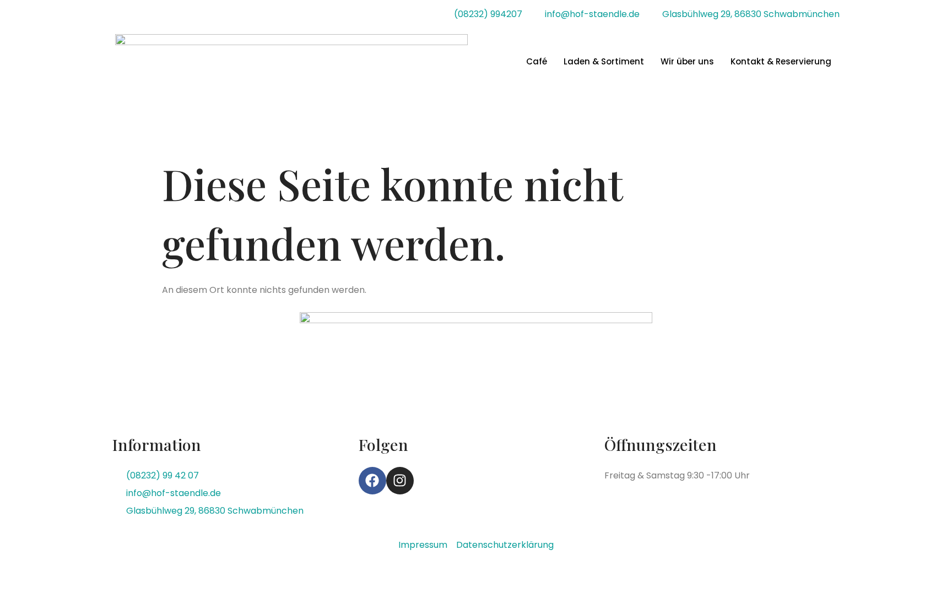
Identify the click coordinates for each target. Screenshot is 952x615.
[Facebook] (372, 480)
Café (536, 61)
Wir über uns (687, 61)
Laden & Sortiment (604, 61)
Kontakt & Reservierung (781, 61)
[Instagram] (400, 480)
